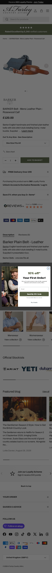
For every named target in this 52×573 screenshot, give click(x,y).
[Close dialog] (48, 268)
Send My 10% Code (34, 294)
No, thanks (34, 302)
